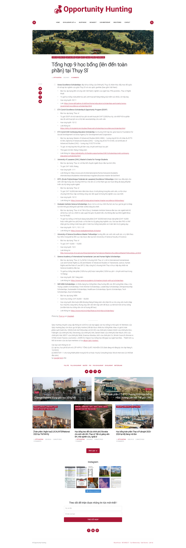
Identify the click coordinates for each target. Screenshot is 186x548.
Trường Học (100, 57)
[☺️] (116, 483)
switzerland (118, 365)
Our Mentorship (105, 22)
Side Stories (117, 22)
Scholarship (109, 365)
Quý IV (82, 57)
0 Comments (75, 77)
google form (58, 358)
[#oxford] (104, 471)
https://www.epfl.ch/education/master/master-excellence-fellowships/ (97, 200)
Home (58, 22)
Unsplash (70, 316)
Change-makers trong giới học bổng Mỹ (55, 397)
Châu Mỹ (119, 406)
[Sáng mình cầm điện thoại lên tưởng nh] (70, 483)
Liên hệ (151, 542)
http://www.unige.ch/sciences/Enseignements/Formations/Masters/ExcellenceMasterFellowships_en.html (100, 253)
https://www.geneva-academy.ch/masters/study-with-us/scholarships (97, 280)
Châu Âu (54, 57)
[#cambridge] (116, 471)
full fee (66, 365)
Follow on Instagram (94, 491)
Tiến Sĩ (94, 57)
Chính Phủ (62, 57)
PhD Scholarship (98, 365)
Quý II (55, 406)
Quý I (78, 57)
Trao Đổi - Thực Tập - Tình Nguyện (44, 409)
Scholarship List (68, 22)
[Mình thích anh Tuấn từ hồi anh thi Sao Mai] (104, 483)
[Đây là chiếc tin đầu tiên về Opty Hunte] (81, 471)
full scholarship (75, 365)
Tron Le (62, 316)
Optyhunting (57, 77)
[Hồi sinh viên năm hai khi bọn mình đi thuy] (81, 483)
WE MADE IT (93, 22)
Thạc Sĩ (88, 57)
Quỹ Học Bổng (70, 57)
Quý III (100, 406)
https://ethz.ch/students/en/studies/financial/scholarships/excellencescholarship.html (92, 128)
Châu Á (36, 406)
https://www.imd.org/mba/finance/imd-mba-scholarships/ (92, 311)
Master (85, 365)
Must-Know (82, 22)
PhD (90, 365)
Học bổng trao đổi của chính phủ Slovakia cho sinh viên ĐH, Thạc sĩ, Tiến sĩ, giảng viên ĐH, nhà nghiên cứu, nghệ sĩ (92, 434)
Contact (127, 22)
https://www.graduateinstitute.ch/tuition (86, 231)
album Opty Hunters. (91, 341)
